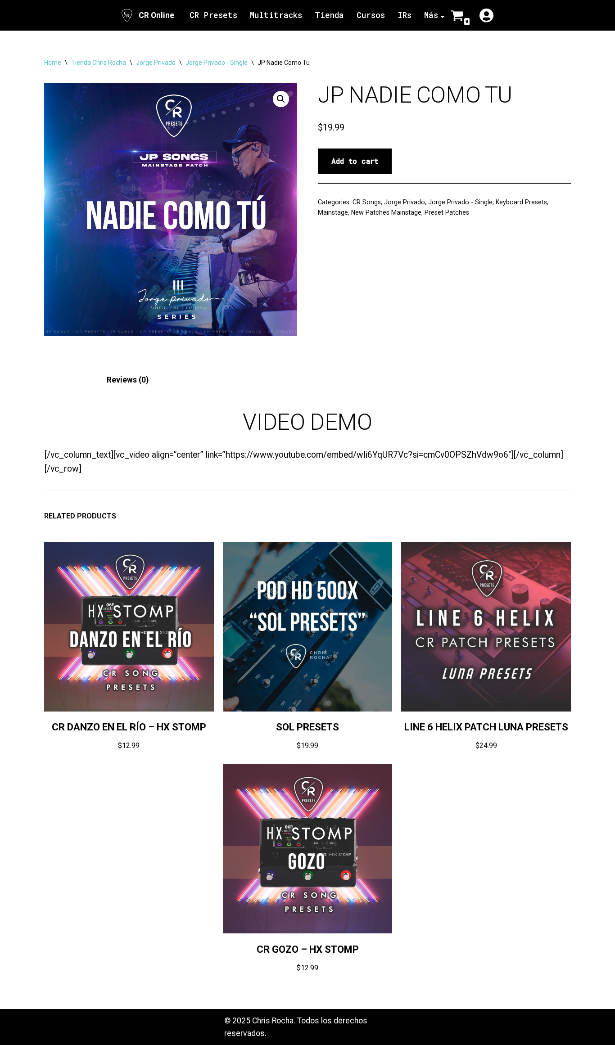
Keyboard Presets (521, 202)
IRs (405, 15)
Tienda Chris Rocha (98, 62)
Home (52, 62)
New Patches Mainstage (386, 212)
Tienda (329, 15)
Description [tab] (65, 379)
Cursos (371, 15)
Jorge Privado (156, 62)
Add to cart (354, 161)
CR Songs (367, 202)
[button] (281, 99)
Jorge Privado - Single (216, 62)
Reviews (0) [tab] (128, 379)
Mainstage (333, 212)
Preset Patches (447, 212)
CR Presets (213, 15)
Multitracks (276, 15)
